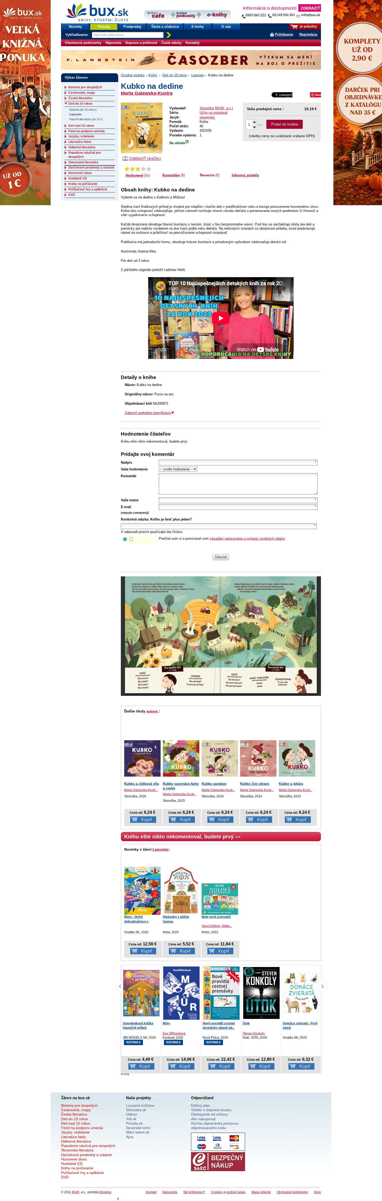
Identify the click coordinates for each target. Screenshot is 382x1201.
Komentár (128, 476)
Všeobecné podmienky (83, 43)
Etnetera (105, 1192)
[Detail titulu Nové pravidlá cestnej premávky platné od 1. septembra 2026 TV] (181, 993)
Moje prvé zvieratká (216, 917)
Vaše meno (130, 500)
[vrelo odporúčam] (149, 168)
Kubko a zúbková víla (141, 784)
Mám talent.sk (137, 1132)
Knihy (153, 75)
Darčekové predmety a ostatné (91, 167)
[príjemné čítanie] (143, 168)
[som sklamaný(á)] (127, 168)
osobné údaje (236, 1192)
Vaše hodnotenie (134, 469)
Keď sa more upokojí (298, 1023)
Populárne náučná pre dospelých (88, 1146)
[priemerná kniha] (138, 168)
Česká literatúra (80, 98)
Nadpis (126, 462)
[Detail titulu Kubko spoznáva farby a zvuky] (181, 758)
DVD (71, 195)
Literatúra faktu (79, 142)
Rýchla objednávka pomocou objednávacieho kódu (215, 1125)
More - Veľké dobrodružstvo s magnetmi (136, 921)
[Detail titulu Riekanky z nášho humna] (181, 890)
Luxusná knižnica (140, 1105)
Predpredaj (132, 27)
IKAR (75, 1192)
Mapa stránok (261, 1192)
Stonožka (207, 108)
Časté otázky (171, 43)
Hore (317, 1192)
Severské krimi (138, 1128)
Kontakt (151, 1192)
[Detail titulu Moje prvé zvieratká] (220, 899)
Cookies (217, 1192)
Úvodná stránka (132, 75)
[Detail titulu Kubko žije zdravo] (258, 758)
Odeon (131, 1114)
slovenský (207, 117)
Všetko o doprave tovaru (211, 1110)
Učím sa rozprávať (214, 113)
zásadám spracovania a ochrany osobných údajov (247, 539)
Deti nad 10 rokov (81, 126)
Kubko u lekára (291, 784)
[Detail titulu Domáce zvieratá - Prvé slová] (261, 993)
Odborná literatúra (81, 147)
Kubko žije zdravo (254, 784)
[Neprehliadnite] (281, 12)
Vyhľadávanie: (77, 35)
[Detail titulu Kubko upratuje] (220, 758)
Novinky (75, 27)
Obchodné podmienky (292, 1192)
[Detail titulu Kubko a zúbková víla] (142, 758)
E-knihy (198, 27)
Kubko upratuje (214, 784)
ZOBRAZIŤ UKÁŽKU (145, 159)
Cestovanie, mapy (81, 93)
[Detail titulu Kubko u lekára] (297, 758)
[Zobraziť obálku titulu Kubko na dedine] (141, 128)
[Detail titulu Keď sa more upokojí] (301, 993)
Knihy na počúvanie (82, 184)
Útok (206, 1023)
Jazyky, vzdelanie (81, 136)
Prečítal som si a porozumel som (222, 539)
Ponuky (104, 27)
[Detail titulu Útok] (221, 993)
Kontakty (193, 43)
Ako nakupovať (203, 1119)
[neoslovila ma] (132, 168)
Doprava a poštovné (141, 43)
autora (152, 711)
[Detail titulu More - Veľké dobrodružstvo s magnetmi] (142, 891)
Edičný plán (200, 1105)
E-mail (126, 507)
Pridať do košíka (284, 124)
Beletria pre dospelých (85, 87)
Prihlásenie (284, 34)
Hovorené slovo (80, 173)
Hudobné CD (77, 178)
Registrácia (308, 34)
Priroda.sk (134, 1123)
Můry (126, 1023)
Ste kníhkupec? (194, 1192)
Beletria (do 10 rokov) (83, 109)
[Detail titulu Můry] (141, 994)
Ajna (129, 1137)
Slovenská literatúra (83, 162)
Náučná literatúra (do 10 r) (86, 119)
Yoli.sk (131, 1119)
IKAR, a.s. (224, 108)
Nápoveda (113, 43)
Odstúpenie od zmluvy (209, 1114)
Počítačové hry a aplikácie (87, 189)
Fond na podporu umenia (86, 131)
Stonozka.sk (136, 1110)
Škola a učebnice (165, 27)
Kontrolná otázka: (135, 519)
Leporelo (197, 75)
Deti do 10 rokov (174, 75)
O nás (226, 27)
